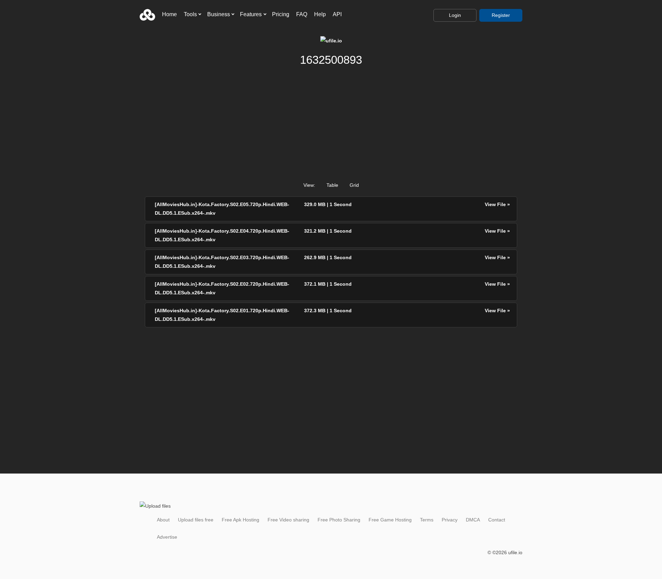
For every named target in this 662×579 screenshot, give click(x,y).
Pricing (280, 14)
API (337, 14)
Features (251, 14)
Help (320, 14)
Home (169, 14)
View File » (497, 204)
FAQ (301, 14)
